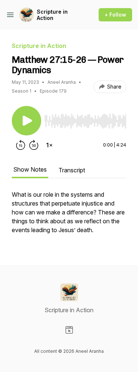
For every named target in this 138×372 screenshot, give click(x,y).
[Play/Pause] (26, 120)
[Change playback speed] (49, 145)
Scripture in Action (52, 14)
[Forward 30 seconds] (34, 145)
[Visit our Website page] (69, 330)
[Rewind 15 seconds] (20, 145)
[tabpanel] (69, 216)
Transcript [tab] (72, 170)
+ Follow (115, 14)
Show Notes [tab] (30, 169)
